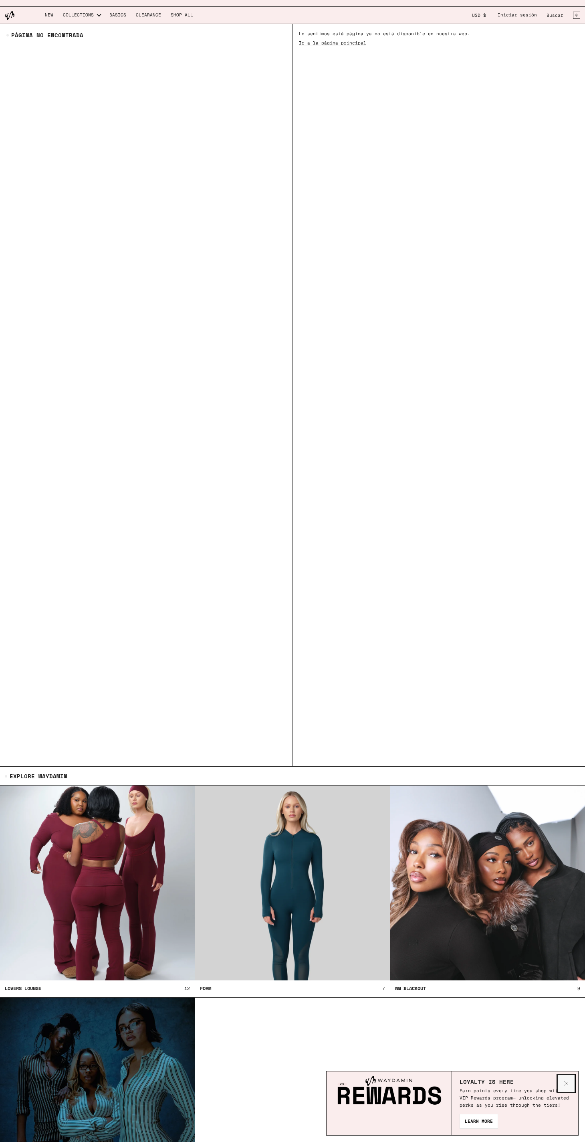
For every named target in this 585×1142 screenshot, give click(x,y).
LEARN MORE (479, 1121)
